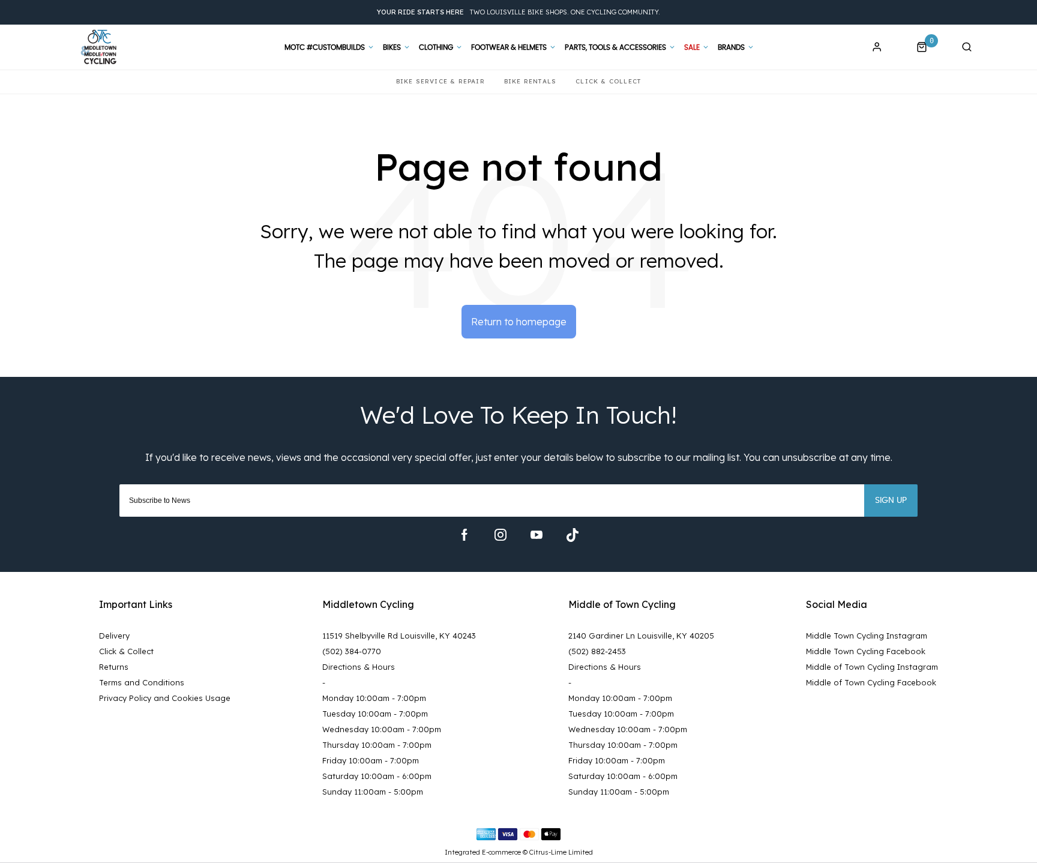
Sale (692, 47)
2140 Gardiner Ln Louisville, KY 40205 (641, 635)
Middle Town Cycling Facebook (865, 651)
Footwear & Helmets (509, 47)
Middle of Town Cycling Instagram (872, 667)
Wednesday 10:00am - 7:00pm (381, 729)
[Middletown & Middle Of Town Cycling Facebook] (464, 535)
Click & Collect (126, 651)
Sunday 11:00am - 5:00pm (372, 791)
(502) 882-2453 (597, 651)
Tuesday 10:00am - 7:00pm (375, 713)
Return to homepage (519, 322)
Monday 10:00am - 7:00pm (374, 698)
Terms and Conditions (141, 682)
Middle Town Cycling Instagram (866, 635)
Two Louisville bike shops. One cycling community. (518, 12)
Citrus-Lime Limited (561, 852)
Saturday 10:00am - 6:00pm (376, 776)
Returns (113, 667)
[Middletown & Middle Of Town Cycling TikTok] (572, 535)
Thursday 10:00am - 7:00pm (376, 745)
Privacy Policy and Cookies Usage (164, 698)
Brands (731, 47)
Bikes (392, 47)
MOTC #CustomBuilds (324, 47)
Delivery (114, 635)
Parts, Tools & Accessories (615, 47)
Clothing (436, 47)
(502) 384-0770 (351, 651)
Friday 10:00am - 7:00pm (370, 760)
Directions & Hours (358, 667)
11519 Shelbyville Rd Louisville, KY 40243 (399, 635)
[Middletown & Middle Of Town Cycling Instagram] (500, 535)
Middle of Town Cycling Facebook (871, 682)
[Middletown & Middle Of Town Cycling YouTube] (536, 535)
